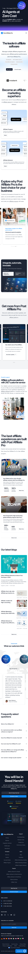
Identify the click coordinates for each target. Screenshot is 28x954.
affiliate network (7, 102)
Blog (21, 854)
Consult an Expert (14, 891)
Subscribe (14, 927)
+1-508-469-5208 (7, 906)
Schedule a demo (14, 796)
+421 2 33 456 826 (7, 901)
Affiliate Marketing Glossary (21, 862)
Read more (14, 634)
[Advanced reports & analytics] (14, 226)
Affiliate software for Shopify (14, 871)
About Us (7, 854)
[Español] (6, 938)
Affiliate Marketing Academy (21, 860)
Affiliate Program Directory (21, 865)
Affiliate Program (7, 862)
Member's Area (21, 839)
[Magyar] (11, 938)
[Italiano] (13, 938)
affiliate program (13, 201)
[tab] (11, 246)
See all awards (13, 668)
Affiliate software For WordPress (14, 876)
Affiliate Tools (14, 882)
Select (5, 135)
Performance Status (21, 845)
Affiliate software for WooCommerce (14, 874)
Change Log (21, 842)
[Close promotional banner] (26, 1)
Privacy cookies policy (7, 945)
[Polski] (18, 938)
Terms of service (5, 944)
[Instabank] (9, 80)
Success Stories (7, 860)
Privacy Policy (23, 944)
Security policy (14, 944)
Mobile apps (7, 845)
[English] (4, 938)
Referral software (14, 879)
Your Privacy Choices (15, 947)
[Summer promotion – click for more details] (14, 15)
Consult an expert (18, 274)
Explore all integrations (6, 274)
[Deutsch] (2, 938)
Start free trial (14, 888)
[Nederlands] (16, 938)
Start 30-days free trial (14, 792)
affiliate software (5, 391)
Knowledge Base (20, 837)
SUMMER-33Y (6, 21)
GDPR (15, 945)
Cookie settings (22, 945)
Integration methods (7, 843)
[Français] (9, 938)
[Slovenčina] (23, 938)
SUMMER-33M (11, 19)
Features (7, 840)
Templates (21, 857)
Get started (9, 69)
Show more (14, 537)
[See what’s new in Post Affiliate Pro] (14, 342)
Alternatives (7, 848)
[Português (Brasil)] (20, 938)
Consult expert (17, 69)
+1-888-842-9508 (7, 903)
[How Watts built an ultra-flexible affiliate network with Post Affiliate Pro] (14, 476)
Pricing (7, 837)
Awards (7, 857)
